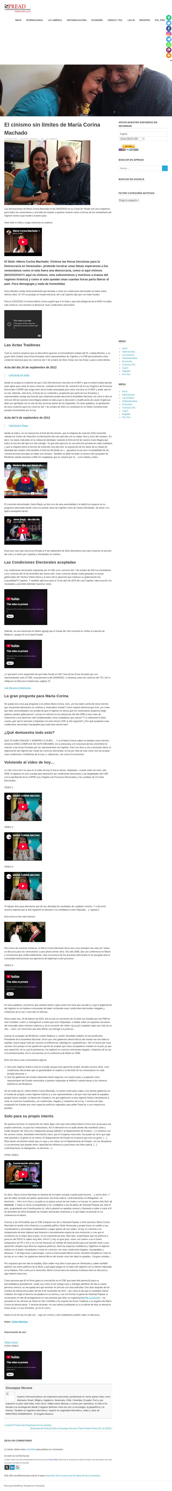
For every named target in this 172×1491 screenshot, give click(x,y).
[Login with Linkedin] (12, 1467)
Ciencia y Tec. (115, 20)
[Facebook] (168, 28)
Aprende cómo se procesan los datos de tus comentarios (73, 1475)
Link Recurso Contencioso (17, 688)
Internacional (34, 20)
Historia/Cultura (77, 20)
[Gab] (168, 17)
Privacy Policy (53, 1459)
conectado (31, 1449)
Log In (131, 20)
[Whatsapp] (168, 44)
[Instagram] (168, 34)
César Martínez (20, 1321)
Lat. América (55, 20)
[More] (168, 55)
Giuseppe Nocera (28, 139)
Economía (97, 20)
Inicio (18, 20)
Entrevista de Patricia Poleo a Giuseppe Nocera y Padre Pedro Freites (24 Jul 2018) (70, 1428)
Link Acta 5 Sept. (18, 425)
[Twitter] (168, 23)
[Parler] (168, 50)
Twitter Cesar (11, 1342)
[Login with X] (7, 1467)
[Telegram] (168, 39)
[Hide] (171, 61)
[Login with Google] (17, 1467)
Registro (144, 20)
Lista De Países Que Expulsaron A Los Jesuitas (28, 1425)
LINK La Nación (91, 1298)
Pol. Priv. (160, 20)
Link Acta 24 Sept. (19, 375)
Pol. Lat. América (49, 139)
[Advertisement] (86, 44)
